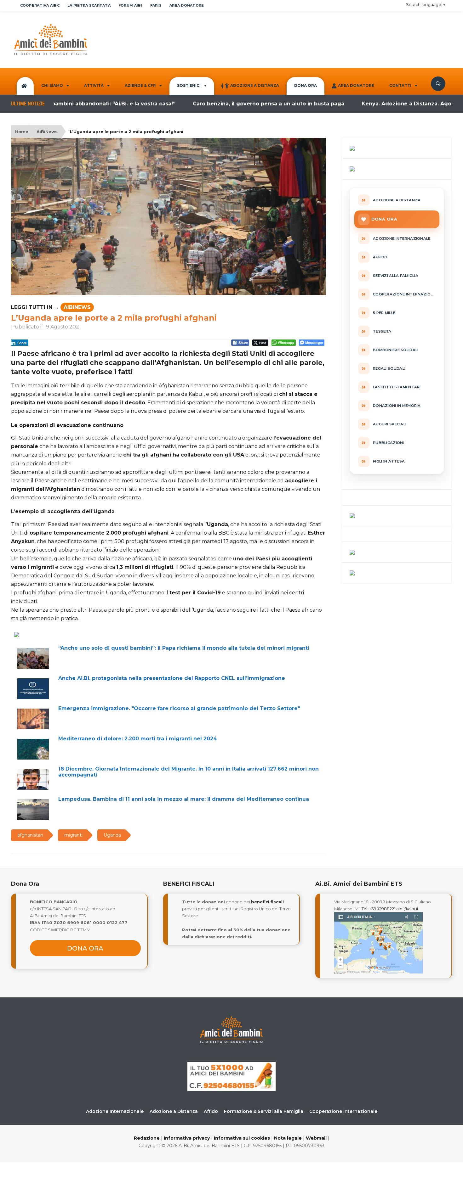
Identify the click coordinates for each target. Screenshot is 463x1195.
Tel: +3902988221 (378, 908)
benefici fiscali (267, 901)
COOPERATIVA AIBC (40, 5)
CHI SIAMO (52, 85)
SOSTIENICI (189, 85)
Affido (211, 1111)
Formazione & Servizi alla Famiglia (263, 1111)
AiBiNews (47, 131)
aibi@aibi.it (407, 908)
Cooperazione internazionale (343, 1111)
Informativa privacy (187, 1138)
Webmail (316, 1138)
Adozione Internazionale (115, 1111)
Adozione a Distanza (254, 85)
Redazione (147, 1138)
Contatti (400, 85)
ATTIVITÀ (94, 85)
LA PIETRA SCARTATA (89, 5)
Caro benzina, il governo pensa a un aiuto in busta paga (239, 104)
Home (21, 131)
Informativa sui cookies (242, 1138)
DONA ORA (305, 85)
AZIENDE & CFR (140, 85)
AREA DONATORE (186, 5)
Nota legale (288, 1138)
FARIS (156, 5)
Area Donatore (356, 85)
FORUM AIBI (130, 5)
